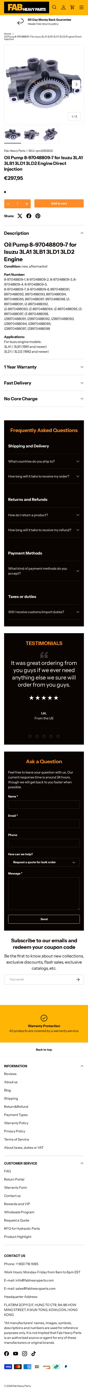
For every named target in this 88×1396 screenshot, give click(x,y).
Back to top (44, 1049)
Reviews (10, 1074)
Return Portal (14, 1179)
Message (14, 873)
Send (44, 919)
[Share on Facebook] (28, 215)
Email (12, 816)
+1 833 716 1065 (27, 1264)
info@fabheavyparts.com (35, 1280)
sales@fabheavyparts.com (36, 1288)
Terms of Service (16, 1139)
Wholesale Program (19, 1212)
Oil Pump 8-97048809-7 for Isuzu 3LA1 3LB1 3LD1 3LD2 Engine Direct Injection (43, 37)
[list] (44, 84)
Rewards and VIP (17, 1204)
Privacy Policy (14, 1131)
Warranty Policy (16, 1123)
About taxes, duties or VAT (24, 1147)
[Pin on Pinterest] (37, 215)
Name (12, 796)
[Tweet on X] (19, 215)
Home (7, 34)
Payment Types (16, 1115)
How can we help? (20, 854)
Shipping (11, 1098)
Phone (12, 835)
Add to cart (59, 203)
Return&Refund (16, 1107)
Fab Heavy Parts (14, 151)
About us (11, 1082)
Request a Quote (16, 1220)
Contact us (12, 1196)
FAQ (7, 1171)
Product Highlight (17, 1237)
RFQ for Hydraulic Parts (22, 1228)
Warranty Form (15, 1187)
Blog (7, 1090)
